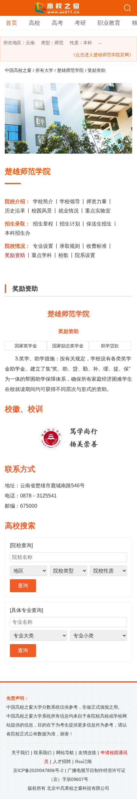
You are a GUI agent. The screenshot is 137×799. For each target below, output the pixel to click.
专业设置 (43, 246)
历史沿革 (15, 210)
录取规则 (70, 246)
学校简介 (43, 201)
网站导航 (65, 752)
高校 (34, 23)
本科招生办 (17, 233)
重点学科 (42, 255)
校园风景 (42, 210)
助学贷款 (110, 345)
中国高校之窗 (18, 70)
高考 (57, 23)
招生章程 (43, 223)
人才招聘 (62, 761)
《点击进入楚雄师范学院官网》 (102, 54)
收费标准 (96, 246)
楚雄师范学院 (70, 70)
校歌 (63, 255)
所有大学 (44, 70)
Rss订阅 (83, 761)
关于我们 (20, 752)
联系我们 (43, 752)
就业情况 (68, 210)
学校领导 (70, 201)
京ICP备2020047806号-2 (38, 770)
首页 (11, 23)
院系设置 (85, 255)
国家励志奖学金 (67, 345)
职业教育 (108, 23)
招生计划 (70, 223)
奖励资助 (15, 255)
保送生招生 (99, 223)
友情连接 (87, 752)
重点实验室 (98, 210)
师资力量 (96, 201)
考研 (80, 23)
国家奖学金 (26, 345)
